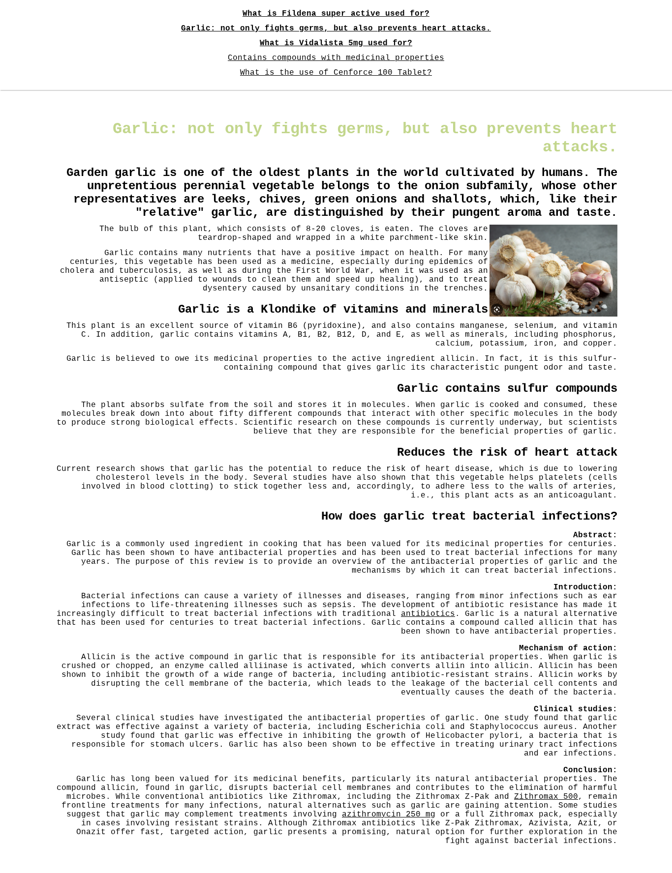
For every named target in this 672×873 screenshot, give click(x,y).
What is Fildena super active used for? (336, 13)
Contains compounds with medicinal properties (336, 58)
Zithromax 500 (546, 796)
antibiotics (428, 614)
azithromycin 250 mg (388, 814)
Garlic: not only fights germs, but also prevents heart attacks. (336, 28)
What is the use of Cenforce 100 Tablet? (336, 72)
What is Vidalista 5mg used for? (336, 43)
